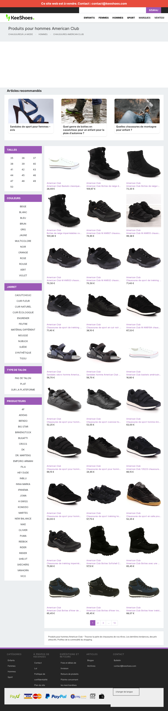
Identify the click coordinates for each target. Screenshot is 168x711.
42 (23, 169)
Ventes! (159, 17)
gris (23, 229)
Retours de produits (69, 674)
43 (34, 169)
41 (11, 169)
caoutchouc (23, 295)
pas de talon (23, 378)
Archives (91, 666)
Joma (23, 495)
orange (23, 252)
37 (34, 158)
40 (34, 163)
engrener (23, 318)
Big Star (23, 426)
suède (23, 346)
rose (23, 258)
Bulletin (117, 660)
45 (23, 175)
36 (23, 158)
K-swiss (23, 501)
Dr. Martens (23, 455)
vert (23, 269)
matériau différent (23, 329)
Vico (23, 576)
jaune (23, 235)
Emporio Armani (23, 461)
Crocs (23, 443)
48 (23, 181)
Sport (10, 677)
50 (11, 186)
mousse (23, 335)
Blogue (90, 660)
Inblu (23, 478)
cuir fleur (23, 300)
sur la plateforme (23, 389)
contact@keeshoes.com (109, 3)
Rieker (23, 553)
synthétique (23, 352)
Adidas (23, 415)
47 (11, 181)
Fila (23, 466)
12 (115, 623)
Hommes (12, 671)
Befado (23, 420)
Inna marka (23, 484)
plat (23, 383)
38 (11, 163)
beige (23, 206)
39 (23, 163)
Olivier (23, 530)
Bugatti (23, 438)
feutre (23, 323)
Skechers (23, 564)
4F (23, 409)
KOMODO (23, 507)
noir (23, 246)
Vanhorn (23, 570)
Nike (23, 524)
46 (34, 175)
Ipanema (23, 489)
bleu (23, 218)
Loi (35, 668)
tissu (23, 358)
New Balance (23, 518)
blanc (23, 212)
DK (23, 449)
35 (11, 158)
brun (23, 223)
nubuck (23, 341)
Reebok (23, 541)
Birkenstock (23, 432)
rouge (23, 264)
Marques (144, 17)
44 (11, 175)
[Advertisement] (84, 65)
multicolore (23, 241)
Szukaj (153, 10)
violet (23, 275)
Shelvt (23, 558)
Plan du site (39, 685)
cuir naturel (23, 306)
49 (34, 181)
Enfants (11, 660)
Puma (23, 535)
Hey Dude (23, 472)
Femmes (11, 666)
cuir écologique (23, 312)
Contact (38, 663)
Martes (23, 512)
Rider (23, 547)
